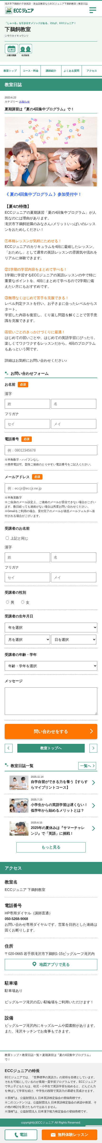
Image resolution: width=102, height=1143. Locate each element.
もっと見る (51, 847)
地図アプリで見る (54, 965)
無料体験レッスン (73, 1135)
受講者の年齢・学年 (21, 654)
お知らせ (24, 101)
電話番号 (12, 439)
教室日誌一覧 (30, 1055)
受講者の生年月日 (19, 616)
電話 (23, 1135)
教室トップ (10, 70)
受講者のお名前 (17, 528)
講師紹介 (51, 70)
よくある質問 (71, 70)
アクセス (92, 70)
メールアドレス (17, 477)
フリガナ (12, 414)
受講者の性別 (15, 592)
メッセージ (14, 681)
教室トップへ (51, 748)
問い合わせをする (51, 731)
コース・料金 (30, 70)
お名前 (10, 384)
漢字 (8, 394)
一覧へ (85, 766)
